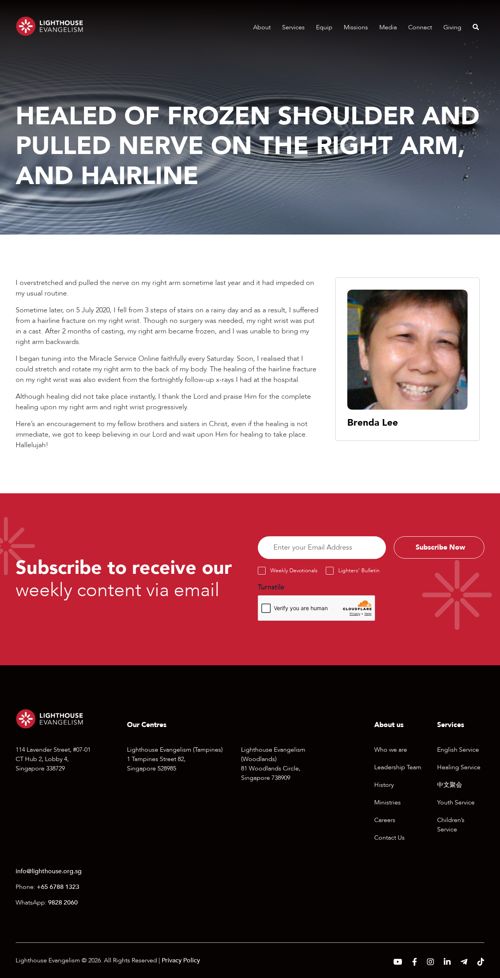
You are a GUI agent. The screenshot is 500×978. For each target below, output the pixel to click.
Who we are (390, 749)
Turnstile (271, 587)
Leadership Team (397, 767)
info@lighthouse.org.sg (49, 871)
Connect (420, 27)
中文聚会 (449, 785)
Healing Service (458, 767)
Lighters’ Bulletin (359, 570)
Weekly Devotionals (294, 570)
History (384, 785)
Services (293, 27)
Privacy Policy (181, 960)
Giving (452, 27)
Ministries (387, 802)
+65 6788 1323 (58, 887)
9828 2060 (63, 902)
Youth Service (456, 802)
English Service (458, 749)
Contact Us (389, 837)
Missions (356, 27)
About (262, 27)
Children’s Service (450, 825)
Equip (324, 27)
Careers (384, 820)
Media (388, 27)
